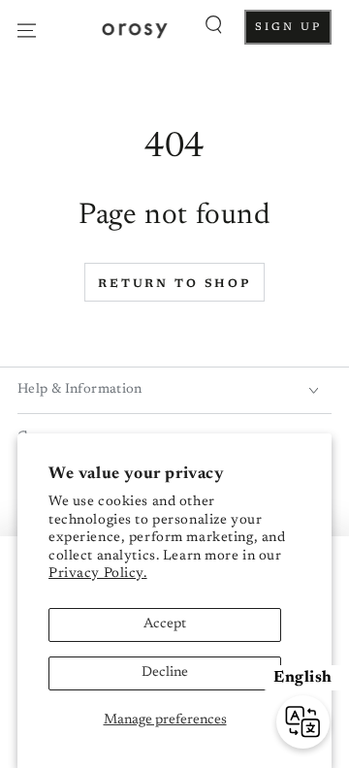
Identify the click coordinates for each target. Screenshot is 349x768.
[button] (214, 25)
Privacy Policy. (97, 574)
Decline (165, 673)
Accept (164, 624)
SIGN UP (293, 33)
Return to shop (174, 284)
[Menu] (27, 30)
